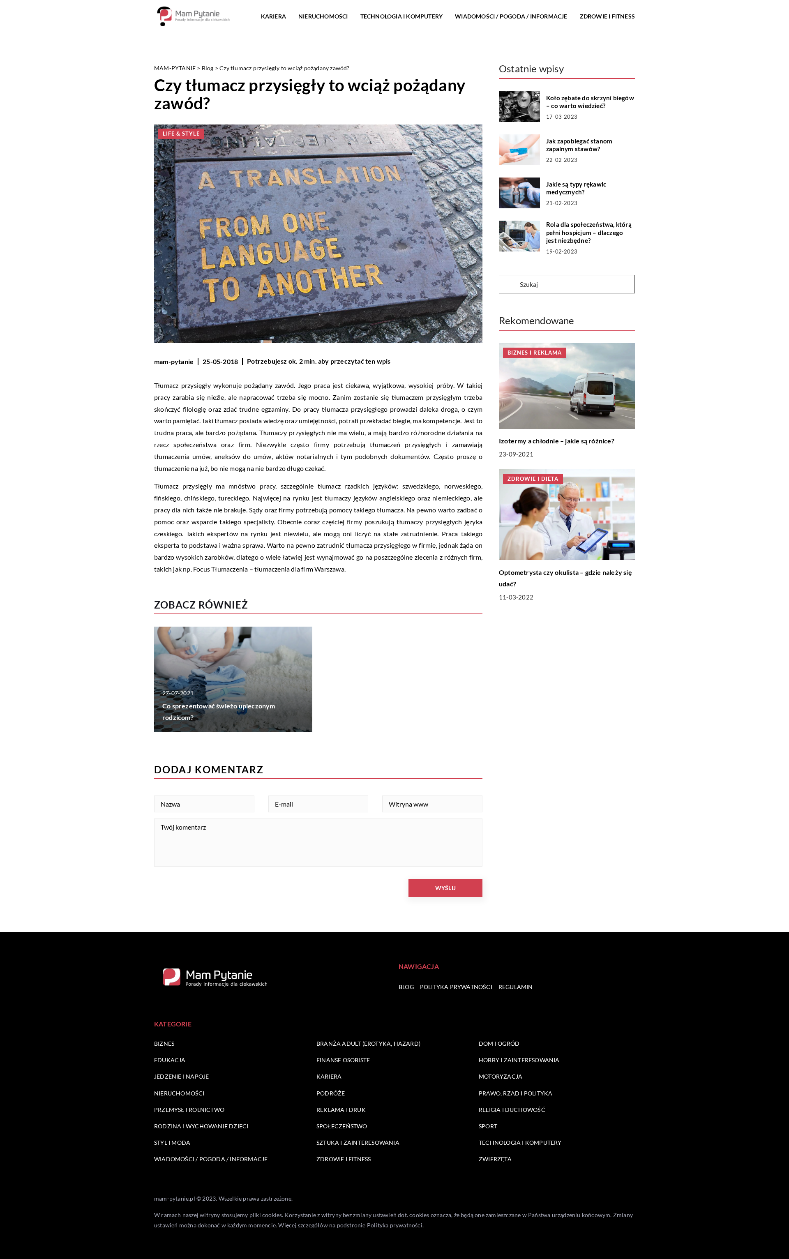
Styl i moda (172, 1142)
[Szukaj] (509, 285)
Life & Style (181, 133)
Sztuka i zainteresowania (357, 1142)
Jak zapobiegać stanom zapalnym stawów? (579, 145)
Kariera (273, 16)
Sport (488, 1126)
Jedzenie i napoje (181, 1076)
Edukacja (170, 1059)
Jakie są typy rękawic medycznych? (576, 188)
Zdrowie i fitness (607, 16)
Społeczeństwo (341, 1126)
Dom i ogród (499, 1043)
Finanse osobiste (343, 1059)
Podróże (330, 1093)
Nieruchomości (323, 16)
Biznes (164, 1043)
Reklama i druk (341, 1109)
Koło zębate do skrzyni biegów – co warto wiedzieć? (590, 102)
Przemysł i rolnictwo (189, 1109)
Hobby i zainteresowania (519, 1059)
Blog (406, 986)
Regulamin (515, 986)
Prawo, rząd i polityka (515, 1093)
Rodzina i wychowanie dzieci (201, 1126)
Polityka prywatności (456, 986)
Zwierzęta (495, 1158)
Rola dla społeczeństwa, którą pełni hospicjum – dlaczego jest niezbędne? (589, 232)
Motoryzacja (500, 1076)
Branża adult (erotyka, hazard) (368, 1043)
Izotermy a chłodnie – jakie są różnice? (556, 441)
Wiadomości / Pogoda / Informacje (511, 16)
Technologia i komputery (401, 16)
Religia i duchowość (512, 1109)
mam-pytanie (174, 361)
